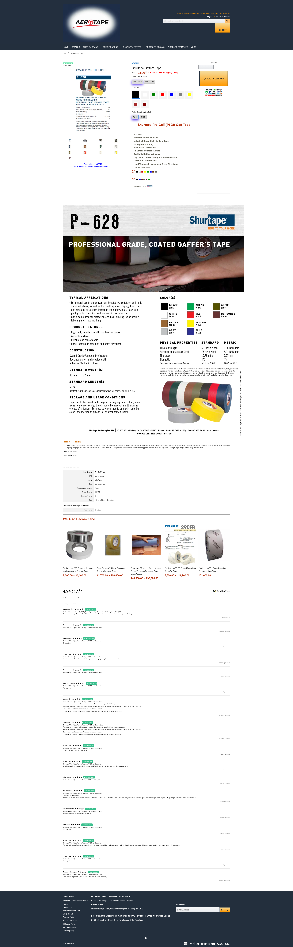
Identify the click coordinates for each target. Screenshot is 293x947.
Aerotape (71, 943)
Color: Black (136, 87)
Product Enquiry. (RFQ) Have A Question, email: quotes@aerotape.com (92, 165)
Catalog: (76, 47)
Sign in (209, 17)
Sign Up (224, 909)
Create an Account (223, 17)
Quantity (214, 63)
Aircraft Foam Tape (178, 47)
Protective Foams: (155, 47)
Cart (224, 29)
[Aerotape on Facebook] (146, 938)
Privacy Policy (69, 917)
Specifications (111, 47)
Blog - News (68, 913)
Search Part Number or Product (75, 900)
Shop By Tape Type (132, 47)
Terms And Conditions (72, 920)
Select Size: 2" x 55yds (140, 77)
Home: (66, 47)
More (193, 47)
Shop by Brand (91, 47)
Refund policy (68, 930)
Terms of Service (69, 927)
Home (64, 53)
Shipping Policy (69, 924)
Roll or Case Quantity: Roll (141, 112)
